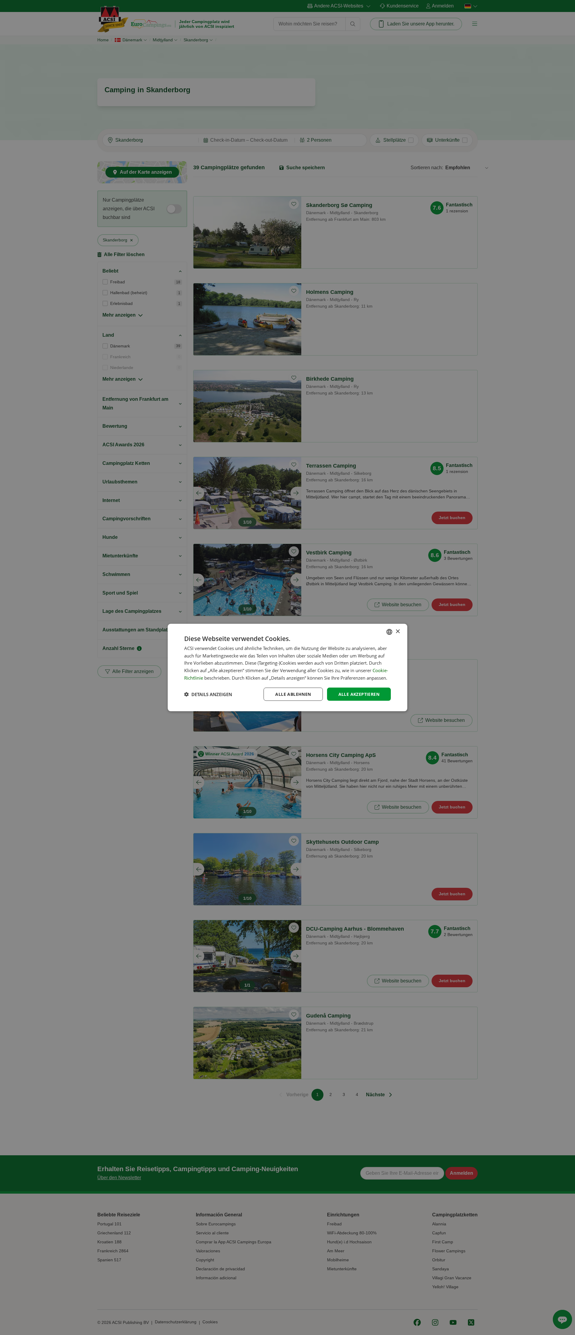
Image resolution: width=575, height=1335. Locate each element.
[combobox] (389, 632)
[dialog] (287, 667)
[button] (208, 694)
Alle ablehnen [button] (293, 694)
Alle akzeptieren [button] (358, 694)
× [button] (397, 631)
